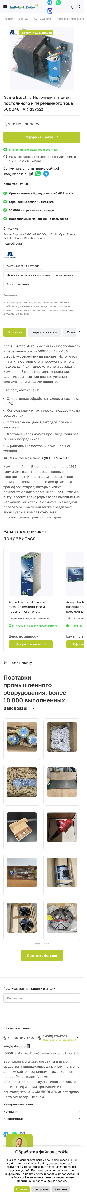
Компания (11, 1111)
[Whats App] (58, 2)
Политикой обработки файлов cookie (41, 1181)
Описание (15, 332)
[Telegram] (49, 2)
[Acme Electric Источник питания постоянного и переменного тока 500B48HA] (42, 58)
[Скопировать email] (31, 173)
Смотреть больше (42, 955)
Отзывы (72, 332)
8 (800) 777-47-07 (55, 458)
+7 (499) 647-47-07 (21, 1037)
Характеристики (44, 332)
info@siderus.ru (15, 174)
